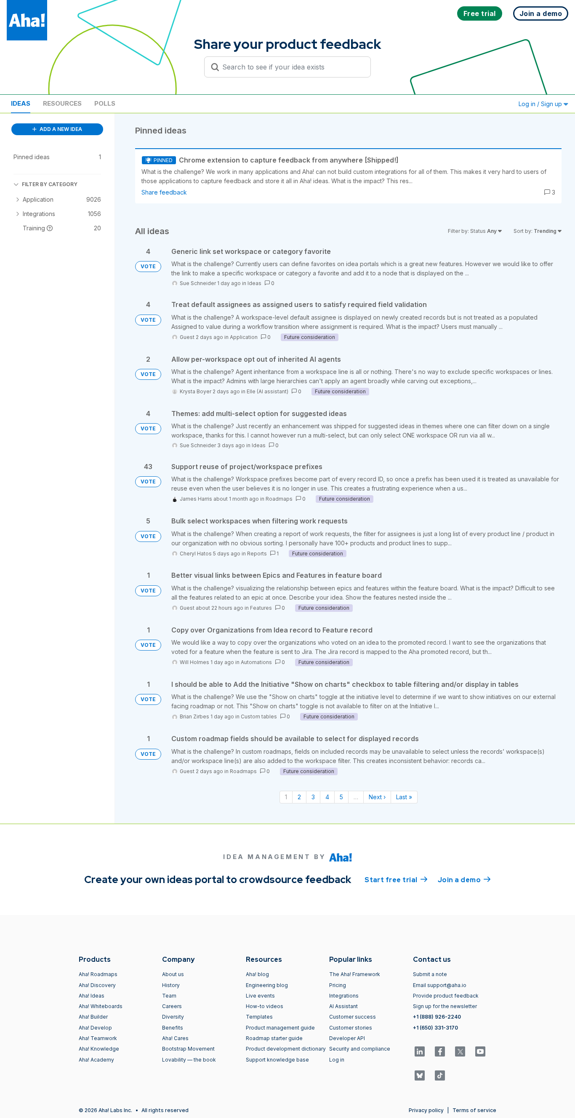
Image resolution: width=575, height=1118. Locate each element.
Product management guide (280, 1028)
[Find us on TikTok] (440, 1075)
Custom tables (259, 716)
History (171, 985)
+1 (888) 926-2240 (437, 1017)
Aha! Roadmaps (98, 974)
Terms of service (474, 1110)
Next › (377, 796)
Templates (259, 1017)
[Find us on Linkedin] (419, 1051)
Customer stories (350, 1028)
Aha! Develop (95, 1028)
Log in (336, 1060)
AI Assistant (343, 1006)
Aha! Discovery (97, 985)
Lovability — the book (189, 1060)
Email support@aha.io (439, 985)
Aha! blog (257, 974)
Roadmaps (279, 499)
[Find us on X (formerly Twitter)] (460, 1051)
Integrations (344, 996)
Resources (62, 103)
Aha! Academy (96, 1060)
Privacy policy (426, 1110)
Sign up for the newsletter (445, 1006)
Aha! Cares (175, 1038)
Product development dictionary (286, 1049)
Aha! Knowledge (99, 1049)
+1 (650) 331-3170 (435, 1028)
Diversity (173, 1017)
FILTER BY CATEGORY (49, 184)
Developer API (347, 1038)
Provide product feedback (446, 996)
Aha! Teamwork (98, 1038)
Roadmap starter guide (274, 1038)
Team (169, 996)
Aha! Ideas (91, 996)
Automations (256, 662)
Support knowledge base (277, 1060)
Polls (104, 103)
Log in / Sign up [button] (541, 103)
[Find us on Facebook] (440, 1051)
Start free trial (396, 879)
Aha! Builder (93, 1017)
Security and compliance (359, 1049)
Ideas (20, 103)
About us (173, 974)
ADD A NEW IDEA (60, 129)
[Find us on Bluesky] (419, 1075)
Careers (172, 1006)
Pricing (337, 985)
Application (244, 337)
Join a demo (464, 879)
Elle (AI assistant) (267, 391)
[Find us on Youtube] (480, 1051)
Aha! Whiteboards (100, 1006)
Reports (257, 553)
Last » (404, 796)
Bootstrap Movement (188, 1049)
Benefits (172, 1028)
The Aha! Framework (354, 974)
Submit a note (430, 974)
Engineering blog (267, 985)
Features (261, 608)
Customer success (352, 1017)
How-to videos (264, 1006)
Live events (260, 996)
